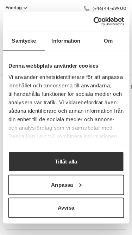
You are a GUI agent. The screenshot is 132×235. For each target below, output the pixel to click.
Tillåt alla (66, 162)
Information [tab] (65, 41)
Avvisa (66, 208)
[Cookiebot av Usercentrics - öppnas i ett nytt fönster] (94, 21)
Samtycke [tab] (24, 41)
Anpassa (62, 184)
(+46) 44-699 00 (109, 8)
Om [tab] (108, 41)
